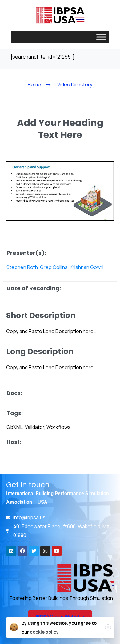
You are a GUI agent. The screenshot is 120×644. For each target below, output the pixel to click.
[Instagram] (45, 551)
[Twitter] (34, 551)
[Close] (108, 627)
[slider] (30, 215)
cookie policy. (45, 632)
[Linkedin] (11, 551)
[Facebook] (22, 551)
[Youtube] (57, 551)
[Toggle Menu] (101, 37)
